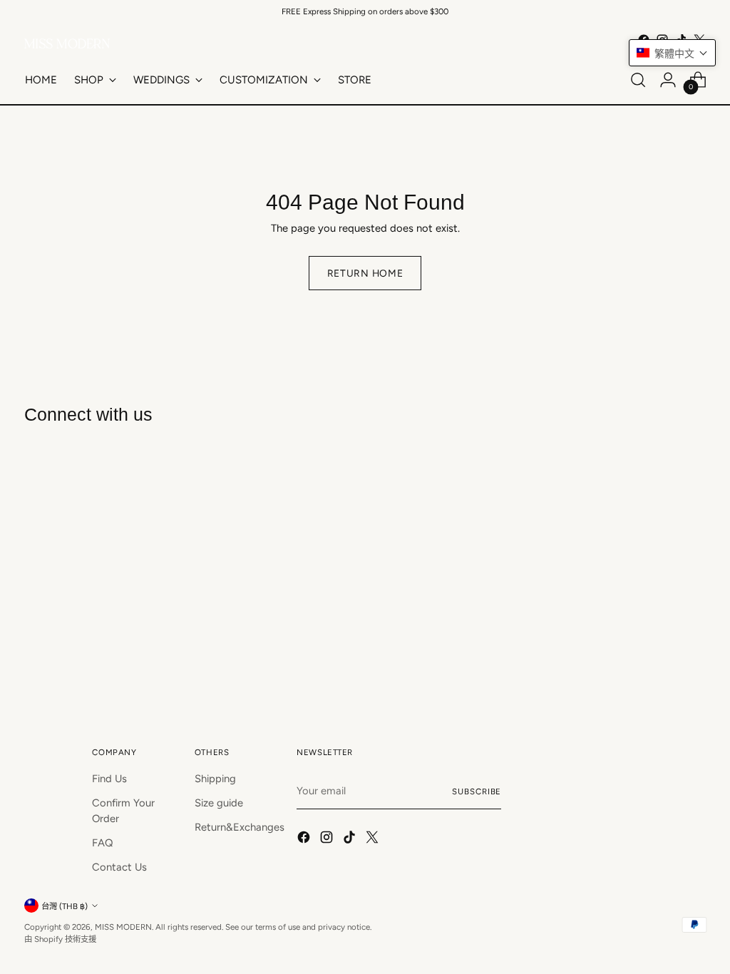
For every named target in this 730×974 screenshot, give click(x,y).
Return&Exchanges (239, 827)
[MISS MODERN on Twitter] (373, 839)
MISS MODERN (123, 927)
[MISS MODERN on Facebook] (305, 839)
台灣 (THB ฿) (64, 906)
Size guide (219, 802)
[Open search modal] (638, 80)
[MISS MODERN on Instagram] (327, 839)
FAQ (102, 842)
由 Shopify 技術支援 (60, 939)
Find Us (109, 778)
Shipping (215, 778)
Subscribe (476, 791)
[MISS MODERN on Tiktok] (350, 839)
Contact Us (119, 867)
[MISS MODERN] (67, 43)
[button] (672, 53)
